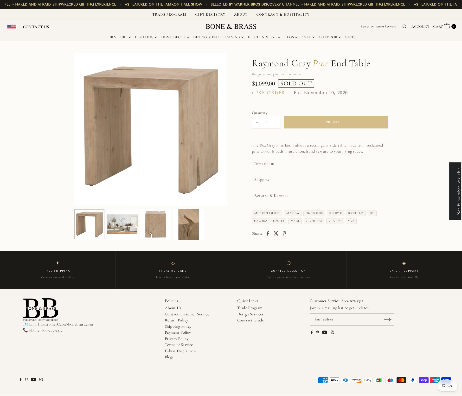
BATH (306, 37)
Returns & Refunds (271, 195)
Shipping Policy (178, 326)
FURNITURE (117, 37)
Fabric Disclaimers (181, 350)
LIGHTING (144, 37)
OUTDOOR (328, 37)
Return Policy (176, 320)
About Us (173, 307)
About (241, 15)
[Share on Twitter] (276, 232)
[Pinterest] (317, 332)
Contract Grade (250, 320)
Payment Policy (178, 332)
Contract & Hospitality (283, 15)
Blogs (169, 356)
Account (420, 26)
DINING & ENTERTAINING (216, 37)
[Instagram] (332, 332)
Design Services (250, 314)
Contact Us (36, 27)
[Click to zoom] (219, 60)
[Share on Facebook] (267, 232)
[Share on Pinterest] (284, 232)
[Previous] (82, 129)
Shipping (262, 179)
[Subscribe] (388, 319)
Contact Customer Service (187, 314)
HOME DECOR (173, 37)
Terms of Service (179, 344)
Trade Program (169, 15)
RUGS (289, 37)
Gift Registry (210, 15)
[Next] (219, 129)
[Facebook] (312, 332)
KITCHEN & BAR (262, 37)
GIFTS (350, 37)
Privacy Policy (176, 338)
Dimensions (264, 163)
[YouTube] (324, 332)
